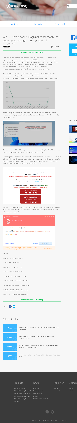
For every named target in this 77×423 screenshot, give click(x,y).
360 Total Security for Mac (22, 396)
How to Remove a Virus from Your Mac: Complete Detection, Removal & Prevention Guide (38, 346)
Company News (61, 24)
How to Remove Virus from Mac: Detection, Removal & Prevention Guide (36, 337)
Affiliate (71, 388)
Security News (37, 393)
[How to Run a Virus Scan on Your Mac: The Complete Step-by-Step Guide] (10, 328)
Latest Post (14, 24)
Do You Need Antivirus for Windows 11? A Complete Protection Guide (39, 356)
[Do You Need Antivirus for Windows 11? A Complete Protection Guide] (10, 356)
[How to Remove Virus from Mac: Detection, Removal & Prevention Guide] (10, 337)
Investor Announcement (40, 399)
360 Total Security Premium (22, 393)
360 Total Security (19, 388)
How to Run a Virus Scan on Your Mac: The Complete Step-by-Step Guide (39, 328)
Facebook (73, 37)
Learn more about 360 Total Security (32, 52)
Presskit (35, 396)
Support (56, 388)
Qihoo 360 (57, 391)
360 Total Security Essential (22, 391)
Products (38, 24)
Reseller (71, 391)
